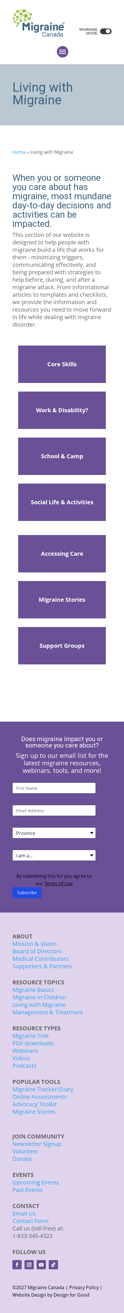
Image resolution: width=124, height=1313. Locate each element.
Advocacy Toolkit (34, 1104)
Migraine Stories (34, 1111)
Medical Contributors (40, 959)
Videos (21, 1058)
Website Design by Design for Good (50, 1295)
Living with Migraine (38, 1005)
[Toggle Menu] (62, 51)
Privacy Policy (84, 1287)
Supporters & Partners (42, 966)
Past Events (27, 1190)
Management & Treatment (48, 1012)
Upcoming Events (35, 1182)
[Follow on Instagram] (29, 1264)
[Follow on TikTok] (53, 1264)
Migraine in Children (39, 997)
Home (19, 152)
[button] (104, 31)
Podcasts (24, 1065)
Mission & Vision (34, 944)
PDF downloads (33, 1043)
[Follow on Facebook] (17, 1264)
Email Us (24, 1213)
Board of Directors (37, 951)
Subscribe (27, 892)
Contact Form (30, 1221)
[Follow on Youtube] (41, 1264)
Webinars (25, 1051)
